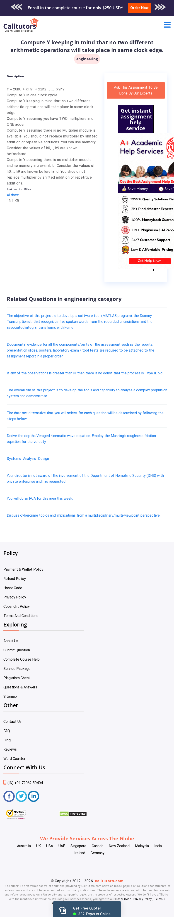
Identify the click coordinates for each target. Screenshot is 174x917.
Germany (97, 853)
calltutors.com (109, 881)
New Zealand (119, 846)
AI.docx (13, 195)
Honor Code (12, 588)
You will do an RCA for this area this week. (40, 498)
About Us (10, 641)
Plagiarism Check (17, 678)
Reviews (10, 749)
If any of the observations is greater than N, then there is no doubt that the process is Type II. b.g (84, 373)
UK (38, 846)
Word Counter (14, 758)
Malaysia (142, 846)
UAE (61, 846)
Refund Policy (14, 579)
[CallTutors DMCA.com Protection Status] (73, 815)
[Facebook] (9, 796)
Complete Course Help (21, 659)
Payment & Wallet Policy (23, 569)
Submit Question (16, 650)
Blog (7, 740)
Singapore (78, 846)
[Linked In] (33, 796)
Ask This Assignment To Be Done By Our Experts (136, 90)
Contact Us (12, 721)
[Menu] (167, 25)
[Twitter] (21, 796)
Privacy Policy (14, 597)
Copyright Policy (16, 606)
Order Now (139, 8)
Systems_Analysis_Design (28, 458)
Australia (24, 846)
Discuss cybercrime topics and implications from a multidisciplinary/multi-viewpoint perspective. (83, 515)
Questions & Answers (20, 687)
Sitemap (10, 696)
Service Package (16, 668)
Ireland (79, 853)
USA (49, 846)
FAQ (6, 731)
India (158, 846)
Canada (97, 846)
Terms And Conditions (20, 616)
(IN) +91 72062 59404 (25, 783)
